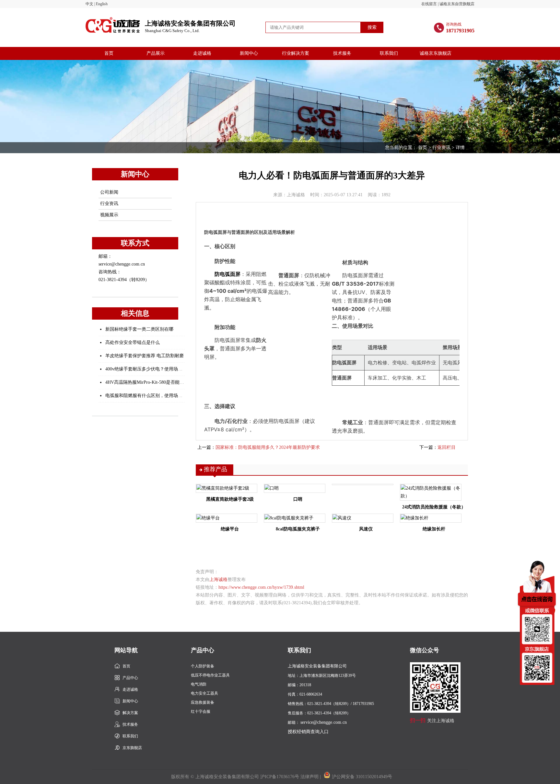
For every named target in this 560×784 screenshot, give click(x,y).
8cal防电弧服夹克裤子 (298, 529)
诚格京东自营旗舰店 (456, 4)
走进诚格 (202, 53)
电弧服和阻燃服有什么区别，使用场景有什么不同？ (157, 395)
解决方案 (130, 712)
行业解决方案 (295, 53)
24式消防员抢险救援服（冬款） (434, 507)
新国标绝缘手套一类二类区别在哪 (139, 329)
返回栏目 (447, 447)
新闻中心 (249, 53)
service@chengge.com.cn (323, 722)
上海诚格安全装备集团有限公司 (190, 26)
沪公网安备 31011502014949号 (362, 776)
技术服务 (342, 53)
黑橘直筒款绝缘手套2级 (230, 499)
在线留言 (429, 4)
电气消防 (198, 684)
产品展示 (155, 53)
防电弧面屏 (227, 274)
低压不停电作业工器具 (210, 675)
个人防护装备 (202, 666)
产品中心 (130, 678)
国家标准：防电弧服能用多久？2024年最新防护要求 (268, 447)
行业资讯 (441, 147)
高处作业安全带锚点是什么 (132, 342)
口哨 (297, 499)
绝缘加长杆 (434, 529)
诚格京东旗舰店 (435, 53)
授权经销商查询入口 (308, 731)
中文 (89, 4)
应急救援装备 (202, 702)
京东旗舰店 (132, 747)
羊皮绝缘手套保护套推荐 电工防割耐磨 (144, 355)
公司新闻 (109, 192)
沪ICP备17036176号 (279, 776)
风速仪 (366, 529)
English (102, 4)
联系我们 (389, 53)
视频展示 (109, 214)
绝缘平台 (230, 529)
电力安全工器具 (204, 693)
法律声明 (309, 776)
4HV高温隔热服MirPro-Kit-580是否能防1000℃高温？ (158, 382)
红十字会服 (200, 711)
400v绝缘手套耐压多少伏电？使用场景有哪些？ (153, 369)
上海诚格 (218, 579)
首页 (108, 53)
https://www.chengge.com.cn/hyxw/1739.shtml (261, 587)
